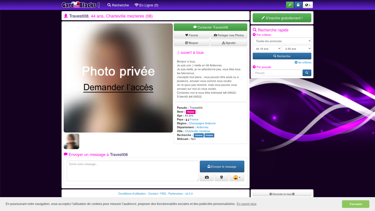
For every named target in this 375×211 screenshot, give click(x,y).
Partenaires (175, 193)
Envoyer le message (223, 166)
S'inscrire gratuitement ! (284, 17)
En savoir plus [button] (246, 204)
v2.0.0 (189, 193)
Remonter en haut (282, 194)
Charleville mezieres (197, 131)
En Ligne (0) (148, 4)
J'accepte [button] (355, 204)
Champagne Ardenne (202, 123)
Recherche (120, 4)
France (193, 119)
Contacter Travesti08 (212, 27)
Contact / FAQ (157, 193)
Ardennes (202, 127)
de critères (304, 62)
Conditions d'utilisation (132, 193)
